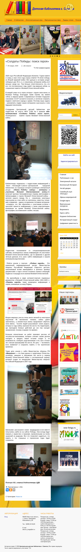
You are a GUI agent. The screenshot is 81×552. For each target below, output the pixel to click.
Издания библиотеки (68, 216)
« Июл (61, 253)
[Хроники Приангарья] (69, 311)
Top (76, 547)
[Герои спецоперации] (69, 458)
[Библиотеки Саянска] (69, 300)
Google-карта (65, 201)
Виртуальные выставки (53, 20)
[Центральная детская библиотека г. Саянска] (40, 8)
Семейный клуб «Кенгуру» (66, 193)
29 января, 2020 (13, 66)
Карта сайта (64, 213)
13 (69, 244)
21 (71, 245)
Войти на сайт (69, 155)
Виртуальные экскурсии (65, 205)
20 (69, 245)
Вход (6, 517)
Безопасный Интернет (68, 185)
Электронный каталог (68, 181)
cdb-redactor (27, 66)
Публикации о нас (67, 178)
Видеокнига (64, 209)
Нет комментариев (43, 68)
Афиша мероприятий (68, 197)
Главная (9, 20)
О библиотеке (19, 20)
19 (66, 245)
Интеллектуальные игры (34, 20)
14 (71, 244)
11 (64, 244)
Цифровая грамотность (69, 223)
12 (66, 244)
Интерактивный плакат (68, 220)
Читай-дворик (65, 188)
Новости (19, 496)
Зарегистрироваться (69, 161)
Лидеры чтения (68, 20)
